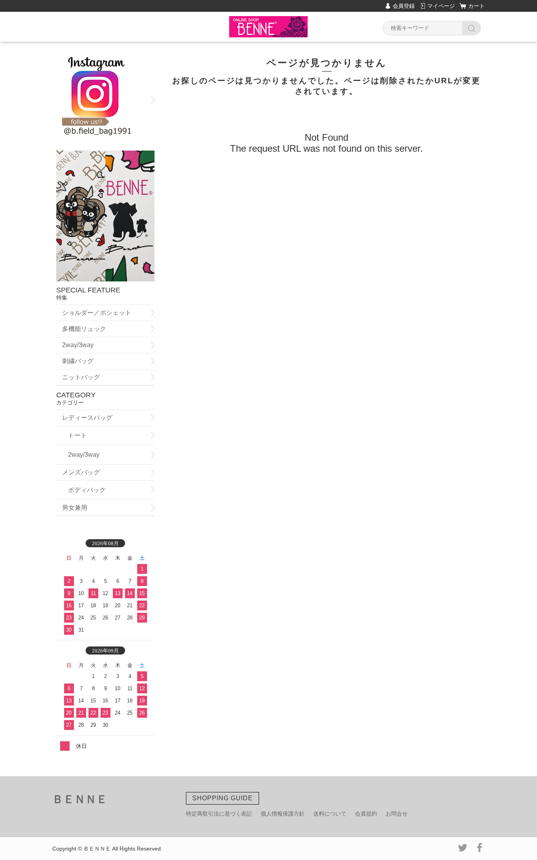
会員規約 (366, 813)
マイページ (441, 6)
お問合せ (397, 813)
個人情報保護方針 (283, 813)
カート (476, 6)
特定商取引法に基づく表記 (219, 813)
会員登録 (404, 6)
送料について (329, 813)
